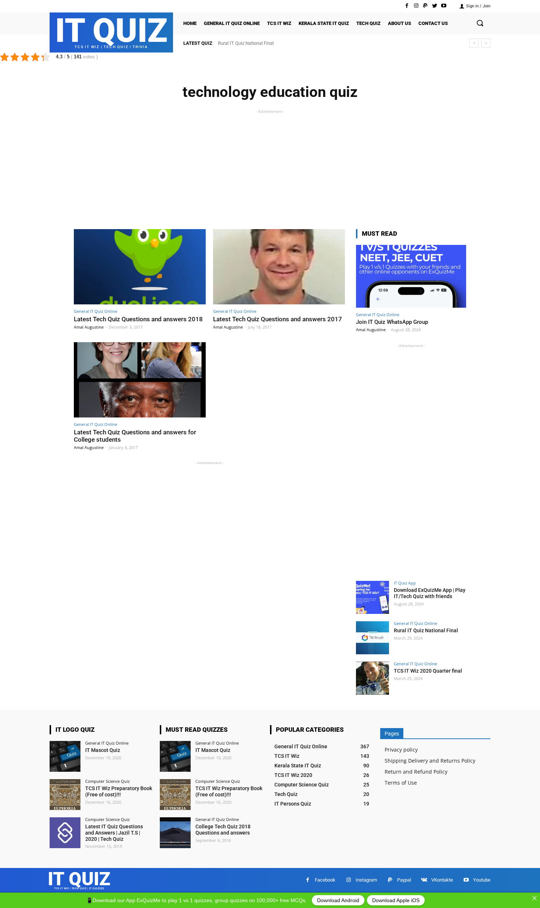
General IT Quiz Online (95, 311)
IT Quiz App (405, 583)
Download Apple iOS (396, 900)
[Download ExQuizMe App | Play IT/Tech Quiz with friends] (372, 597)
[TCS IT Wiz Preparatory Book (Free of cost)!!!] (65, 794)
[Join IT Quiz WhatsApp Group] (411, 276)
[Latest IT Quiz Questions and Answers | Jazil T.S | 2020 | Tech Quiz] (65, 832)
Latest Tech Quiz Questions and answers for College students (135, 435)
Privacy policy (401, 749)
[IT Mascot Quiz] (65, 756)
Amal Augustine (89, 327)
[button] (479, 23)
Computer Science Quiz (107, 781)
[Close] (534, 898)
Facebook (325, 880)
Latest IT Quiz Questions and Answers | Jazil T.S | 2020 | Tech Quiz (114, 833)
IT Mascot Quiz (102, 750)
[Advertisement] (270, 166)
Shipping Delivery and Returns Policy (430, 760)
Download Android (338, 900)
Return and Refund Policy (416, 771)
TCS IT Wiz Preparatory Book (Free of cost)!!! (118, 791)
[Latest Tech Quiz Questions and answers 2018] (140, 266)
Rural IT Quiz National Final (426, 630)
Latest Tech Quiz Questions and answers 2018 (138, 319)
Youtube (481, 880)
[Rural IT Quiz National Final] (372, 637)
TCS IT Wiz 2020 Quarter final (248, 43)
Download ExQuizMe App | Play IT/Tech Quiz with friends (429, 593)
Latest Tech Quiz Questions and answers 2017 (277, 319)
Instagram (366, 880)
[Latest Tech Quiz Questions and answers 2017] (279, 266)
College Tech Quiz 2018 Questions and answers (223, 830)
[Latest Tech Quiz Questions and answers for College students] (140, 379)
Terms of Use (401, 782)
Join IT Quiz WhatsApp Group (392, 322)
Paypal (404, 880)
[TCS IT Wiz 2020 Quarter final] (372, 678)
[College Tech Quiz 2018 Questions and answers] (175, 832)
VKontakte (442, 880)
